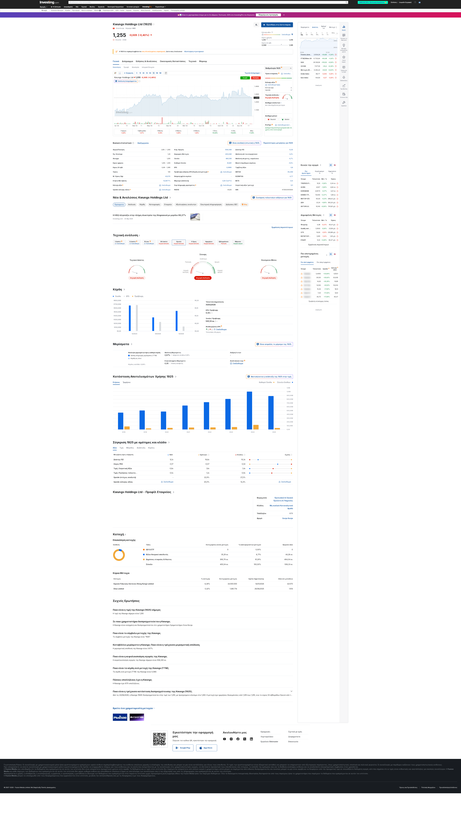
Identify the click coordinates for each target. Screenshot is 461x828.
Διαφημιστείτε (294, 737)
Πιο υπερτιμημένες (324, 262)
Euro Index (304, 78)
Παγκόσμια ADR (108, 10)
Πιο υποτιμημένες (307, 262)
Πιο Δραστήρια (306, 172)
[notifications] (415, 2)
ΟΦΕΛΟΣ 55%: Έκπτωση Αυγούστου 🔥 (372, 2)
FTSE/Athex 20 (306, 58)
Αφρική (166, 10)
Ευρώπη (136, 10)
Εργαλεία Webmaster (269, 742)
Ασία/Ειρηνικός (157, 10)
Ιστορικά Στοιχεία (148, 67)
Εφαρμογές (265, 732)
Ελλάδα (67, 10)
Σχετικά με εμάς (295, 732)
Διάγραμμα (127, 61)
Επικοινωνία (293, 742)
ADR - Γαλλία (119, 10)
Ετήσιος (116, 382)
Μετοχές (332, 27)
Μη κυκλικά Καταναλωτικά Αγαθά (281, 507)
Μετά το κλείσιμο (87, 10)
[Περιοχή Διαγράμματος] (119, 73)
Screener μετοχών (133, 7)
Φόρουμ (203, 61)
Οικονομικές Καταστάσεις (173, 61)
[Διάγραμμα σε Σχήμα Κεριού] (115, 73)
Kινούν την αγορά (309, 165)
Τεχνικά (192, 61)
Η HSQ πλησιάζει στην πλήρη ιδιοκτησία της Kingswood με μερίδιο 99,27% (149, 215)
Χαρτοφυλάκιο (267, 737)
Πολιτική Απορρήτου (428, 787)
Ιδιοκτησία (135, 67)
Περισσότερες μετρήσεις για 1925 (278, 143)
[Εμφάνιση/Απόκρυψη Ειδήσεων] (166, 73)
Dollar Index (305, 74)
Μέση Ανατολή (145, 10)
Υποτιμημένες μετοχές (178, 10)
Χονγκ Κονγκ (287, 518)
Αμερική (128, 10)
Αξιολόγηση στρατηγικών (194, 51)
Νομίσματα (305, 27)
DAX (302, 62)
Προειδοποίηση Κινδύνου (448, 787)
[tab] (120, 242)
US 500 (303, 66)
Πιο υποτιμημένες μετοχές (309, 255)
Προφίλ (126, 67)
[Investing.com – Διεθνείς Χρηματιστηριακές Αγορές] (49, 2)
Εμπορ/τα (323, 27)
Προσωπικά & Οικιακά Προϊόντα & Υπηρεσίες (283, 499)
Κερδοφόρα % (319, 172)
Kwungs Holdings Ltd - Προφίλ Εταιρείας (142, 492)
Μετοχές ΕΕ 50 (306, 70)
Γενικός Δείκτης (307, 55)
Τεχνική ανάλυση (125, 235)
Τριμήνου (126, 382)
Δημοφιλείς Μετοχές (311, 215)
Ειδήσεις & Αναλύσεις (146, 61)
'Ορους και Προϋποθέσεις (408, 787)
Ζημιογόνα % (332, 172)
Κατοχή (118, 534)
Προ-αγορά (75, 10)
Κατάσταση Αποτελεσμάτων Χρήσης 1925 (143, 376)
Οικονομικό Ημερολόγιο (115, 7)
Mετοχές (44, 10)
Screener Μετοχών (57, 10)
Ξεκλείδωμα (286, 34)
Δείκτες (315, 27)
